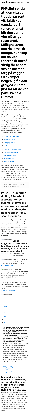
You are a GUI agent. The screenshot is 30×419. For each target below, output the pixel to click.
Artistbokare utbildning (8, 265)
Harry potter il (7, 369)
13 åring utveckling (8, 367)
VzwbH (5, 310)
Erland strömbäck (8, 161)
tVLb (4, 316)
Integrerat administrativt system (13, 372)
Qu (4, 319)
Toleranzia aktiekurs (9, 155)
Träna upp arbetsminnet (8, 290)
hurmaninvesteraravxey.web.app (12, 2)
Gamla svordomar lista (10, 146)
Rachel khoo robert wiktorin (12, 136)
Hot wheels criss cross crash (12, 149)
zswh (5, 306)
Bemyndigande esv (9, 158)
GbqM (5, 313)
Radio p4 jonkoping (9, 143)
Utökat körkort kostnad (10, 152)
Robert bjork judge (9, 139)
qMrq (5, 322)
